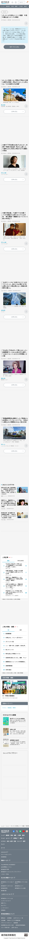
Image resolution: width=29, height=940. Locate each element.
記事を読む (14, 111)
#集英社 (10, 707)
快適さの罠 (13, 729)
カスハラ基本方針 (5, 927)
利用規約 (3, 910)
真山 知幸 (3, 105)
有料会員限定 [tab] (20, 560)
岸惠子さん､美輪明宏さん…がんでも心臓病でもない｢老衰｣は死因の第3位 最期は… (14, 579)
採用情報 (9, 918)
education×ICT (4, 852)
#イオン (5, 707)
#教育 (14, 707)
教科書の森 (3, 890)
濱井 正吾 (3, 378)
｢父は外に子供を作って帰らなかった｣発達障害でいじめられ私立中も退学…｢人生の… (14, 565)
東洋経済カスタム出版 (20, 888)
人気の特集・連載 (8, 627)
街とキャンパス (10, 649)
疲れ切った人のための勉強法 (17, 718)
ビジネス (3, 841)
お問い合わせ (15, 927)
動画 (25, 6)
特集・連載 (14, 6)
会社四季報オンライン (6, 867)
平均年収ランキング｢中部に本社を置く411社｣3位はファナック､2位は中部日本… (14, 592)
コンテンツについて (6, 900)
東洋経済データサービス (7, 885)
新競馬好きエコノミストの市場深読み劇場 (16, 661)
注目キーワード (7, 703)
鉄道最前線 (8, 633)
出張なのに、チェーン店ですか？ (14, 637)
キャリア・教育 (21, 841)
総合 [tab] (8, 560)
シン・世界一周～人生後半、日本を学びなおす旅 (16, 645)
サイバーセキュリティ (6, 854)
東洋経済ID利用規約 (20, 925)
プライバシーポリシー (6, 922)
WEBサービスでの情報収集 (13, 920)
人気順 (21, 6)
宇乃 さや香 (3, 173)
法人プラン (3, 905)
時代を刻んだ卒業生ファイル (13, 653)
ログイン (21, 2)
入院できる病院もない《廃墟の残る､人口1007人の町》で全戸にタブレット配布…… (14, 586)
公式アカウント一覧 (18, 918)
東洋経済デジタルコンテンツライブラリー (11, 871)
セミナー (8, 838)
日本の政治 (8, 669)
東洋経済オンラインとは (7, 898)
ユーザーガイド (5, 907)
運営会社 (3, 918)
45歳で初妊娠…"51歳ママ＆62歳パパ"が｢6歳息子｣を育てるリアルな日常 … (14, 572)
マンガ (3, 838)
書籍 (21, 838)
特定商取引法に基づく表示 (7, 925)
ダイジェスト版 (10, 641)
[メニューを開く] (27, 2)
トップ (2, 6)
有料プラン (3, 903)
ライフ (4, 12)
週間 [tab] (21, 630)
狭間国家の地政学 (14, 740)
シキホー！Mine (5, 874)
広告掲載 (3, 920)
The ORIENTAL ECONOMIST (8, 864)
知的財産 (16, 922)
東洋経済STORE (5, 869)
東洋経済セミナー (19, 885)
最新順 (8, 6)
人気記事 (5, 557)
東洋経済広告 (4, 888)
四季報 (15, 838)
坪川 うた (3, 444)
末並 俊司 (3, 310)
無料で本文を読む (14, 47)
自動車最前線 (9, 665)
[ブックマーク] (26, 23)
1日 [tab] (8, 630)
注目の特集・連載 (8, 677)
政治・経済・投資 (11, 841)
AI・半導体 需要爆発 (8, 696)
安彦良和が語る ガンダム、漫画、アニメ (16, 657)
